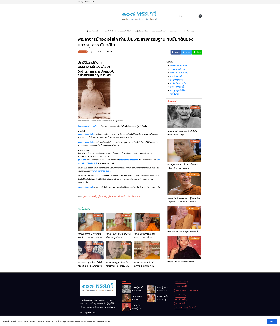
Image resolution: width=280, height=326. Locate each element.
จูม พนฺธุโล (82, 160)
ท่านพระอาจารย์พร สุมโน (102, 171)
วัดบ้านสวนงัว (102, 196)
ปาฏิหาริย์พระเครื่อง (178, 83)
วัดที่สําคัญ (174, 94)
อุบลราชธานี (136, 196)
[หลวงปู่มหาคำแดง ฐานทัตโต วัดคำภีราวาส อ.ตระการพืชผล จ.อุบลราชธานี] (91, 222)
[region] (140, 321)
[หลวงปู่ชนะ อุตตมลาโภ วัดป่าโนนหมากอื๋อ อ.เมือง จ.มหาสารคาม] (184, 150)
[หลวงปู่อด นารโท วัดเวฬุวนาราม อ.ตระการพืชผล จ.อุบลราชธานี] (147, 250)
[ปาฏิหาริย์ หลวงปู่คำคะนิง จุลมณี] (184, 247)
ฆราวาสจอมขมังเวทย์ (178, 65)
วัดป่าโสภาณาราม (114, 196)
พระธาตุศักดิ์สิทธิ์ (177, 87)
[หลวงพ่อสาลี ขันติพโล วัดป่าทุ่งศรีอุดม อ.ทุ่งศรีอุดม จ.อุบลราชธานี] (119, 222)
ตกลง (272, 322)
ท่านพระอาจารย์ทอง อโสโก (87, 126)
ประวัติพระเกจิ (176, 76)
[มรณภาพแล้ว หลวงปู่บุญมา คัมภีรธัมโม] (184, 217)
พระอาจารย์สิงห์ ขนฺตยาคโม (129, 160)
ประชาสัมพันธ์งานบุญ (179, 72)
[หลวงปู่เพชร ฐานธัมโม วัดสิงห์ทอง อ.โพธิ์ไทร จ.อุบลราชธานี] (91, 250)
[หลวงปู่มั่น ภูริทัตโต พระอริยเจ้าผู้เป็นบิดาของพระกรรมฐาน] (184, 116)
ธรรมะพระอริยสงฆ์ (177, 69)
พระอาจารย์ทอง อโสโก (86, 134)
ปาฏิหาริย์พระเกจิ (177, 80)
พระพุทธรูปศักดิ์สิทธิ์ (178, 90)
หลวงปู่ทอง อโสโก (126, 196)
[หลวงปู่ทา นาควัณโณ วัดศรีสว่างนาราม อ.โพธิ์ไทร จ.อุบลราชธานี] (147, 222)
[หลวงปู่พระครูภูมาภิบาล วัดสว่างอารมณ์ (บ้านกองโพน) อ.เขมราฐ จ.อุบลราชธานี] (119, 250)
